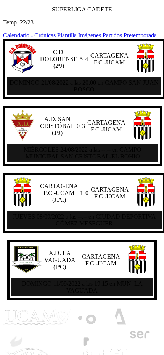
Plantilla (67, 35)
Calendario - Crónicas (29, 35)
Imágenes (89, 35)
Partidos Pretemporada (130, 35)
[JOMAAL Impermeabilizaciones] (105, 324)
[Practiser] (112, 344)
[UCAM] (37, 324)
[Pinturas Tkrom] (36, 344)
